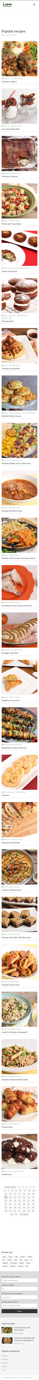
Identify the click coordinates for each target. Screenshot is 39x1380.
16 (15, 1194)
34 (33, 1201)
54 (28, 1211)
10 (20, 1190)
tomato (9, 1260)
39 (24, 1204)
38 (19, 1204)
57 (16, 1214)
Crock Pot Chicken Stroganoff (14, 1032)
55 (33, 1211)
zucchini (20, 1266)
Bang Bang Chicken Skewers (14, 748)
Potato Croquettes (9, 271)
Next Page (24, 1214)
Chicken (4, 1366)
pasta (4, 1257)
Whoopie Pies (8, 321)
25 (24, 1197)
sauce (10, 1257)
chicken (29, 1257)
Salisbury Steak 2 (9, 82)
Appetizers (5, 1363)
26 (28, 1197)
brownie (5, 1266)
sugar (26, 1260)
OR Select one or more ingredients (12, 1293)
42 (6, 1207)
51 (15, 1211)
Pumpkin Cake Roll (10, 653)
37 (15, 1204)
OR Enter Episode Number (10, 1302)
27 (33, 1197)
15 (10, 1194)
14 (6, 1194)
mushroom (14, 1263)
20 (33, 1194)
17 (19, 1194)
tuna (27, 1266)
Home (3, 35)
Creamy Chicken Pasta (11, 890)
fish (4, 1260)
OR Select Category (8, 1285)
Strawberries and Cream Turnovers (17, 605)
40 (28, 1204)
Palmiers (5, 795)
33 (28, 1201)
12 (29, 1190)
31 (19, 1201)
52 (19, 1211)
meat (15, 1260)
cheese (22, 1257)
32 (24, 1201)
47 (28, 1207)
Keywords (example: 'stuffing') (11, 1277)
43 (10, 1207)
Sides (3, 1370)
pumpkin (5, 1263)
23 (15, 1197)
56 (12, 1214)
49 (6, 1211)
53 (24, 1211)
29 (10, 1201)
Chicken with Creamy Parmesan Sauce (18, 558)
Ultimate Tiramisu (10, 176)
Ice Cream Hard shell (11, 129)
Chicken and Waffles (11, 368)
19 (28, 1194)
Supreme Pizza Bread (11, 842)
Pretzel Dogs (7, 1127)
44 (15, 1207)
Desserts (5, 1356)
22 (10, 1197)
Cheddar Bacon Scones (11, 416)
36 (10, 1204)
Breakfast (5, 1359)
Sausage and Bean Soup (12, 511)
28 (6, 1201)
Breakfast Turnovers (10, 700)
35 (6, 1204)
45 (19, 1207)
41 (33, 1204)
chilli (16, 1257)
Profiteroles (7, 1174)
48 (33, 1207)
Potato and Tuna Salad (11, 224)
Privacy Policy (28, 1377)
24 (19, 1197)
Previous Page (10, 1187)
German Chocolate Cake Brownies (16, 937)
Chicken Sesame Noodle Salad (15, 1079)
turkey (28, 1263)
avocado (12, 1266)
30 (15, 1201)
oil (31, 1260)
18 (24, 1194)
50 (10, 1211)
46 (24, 1207)
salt (21, 1260)
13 (34, 1190)
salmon (22, 1263)
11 (24, 1190)
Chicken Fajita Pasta (10, 985)
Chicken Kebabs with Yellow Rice (16, 463)
